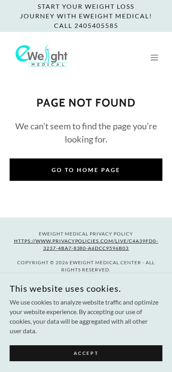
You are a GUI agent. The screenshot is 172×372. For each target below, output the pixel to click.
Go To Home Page (86, 169)
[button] (154, 57)
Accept (86, 353)
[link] (43, 57)
